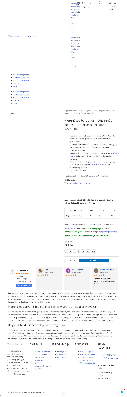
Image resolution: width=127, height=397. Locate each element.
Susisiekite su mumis (99, 165)
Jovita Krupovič (78, 269)
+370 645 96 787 (80, 4)
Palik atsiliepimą (23, 285)
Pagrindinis (68, 111)
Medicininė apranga (21, 75)
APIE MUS (36, 344)
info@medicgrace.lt (82, 7)
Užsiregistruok (70, 229)
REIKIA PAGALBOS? (105, 346)
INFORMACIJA (61, 344)
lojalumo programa (108, 231)
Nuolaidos (75, 9)
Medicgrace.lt (22, 270)
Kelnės (15, 86)
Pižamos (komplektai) (21, 77)
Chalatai (16, 83)
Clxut (46, 269)
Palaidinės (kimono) (21, 80)
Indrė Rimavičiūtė (107, 269)
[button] (0, 395)
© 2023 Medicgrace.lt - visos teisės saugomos (26, 392)
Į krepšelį (94, 260)
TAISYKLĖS (81, 344)
